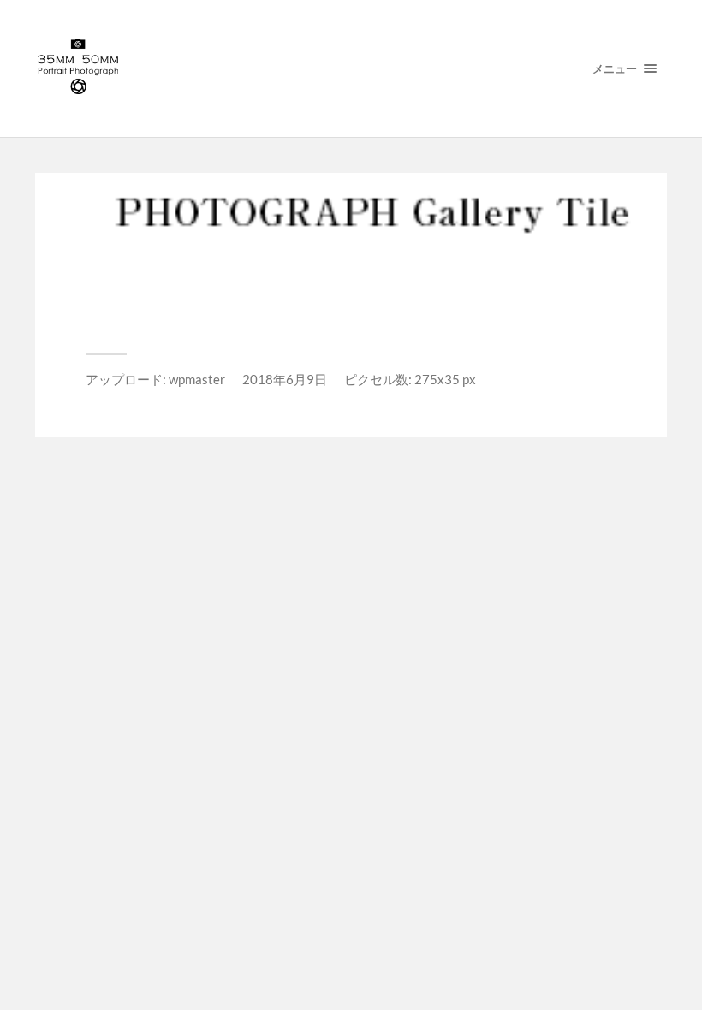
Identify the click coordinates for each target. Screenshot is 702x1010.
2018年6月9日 (284, 379)
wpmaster (197, 379)
